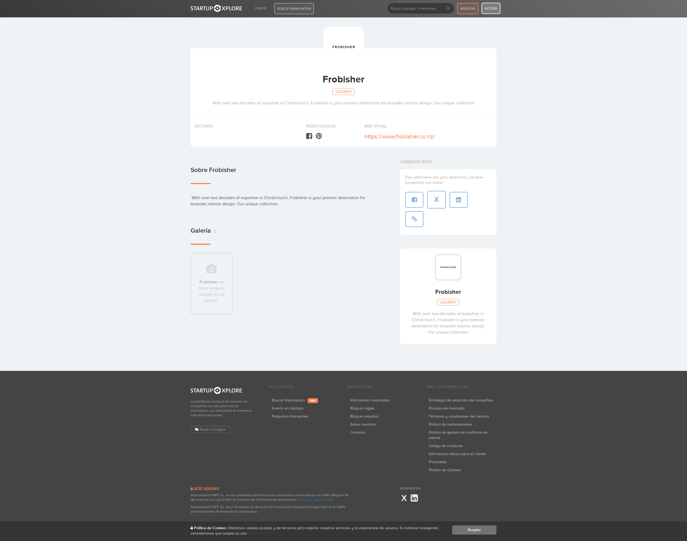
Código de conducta (446, 446)
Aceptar (474, 530)
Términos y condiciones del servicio (459, 416)
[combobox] (420, 8)
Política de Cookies (445, 470)
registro (467, 8)
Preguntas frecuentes (290, 416)
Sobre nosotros (363, 424)
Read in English (213, 429)
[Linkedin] (414, 498)
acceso (491, 8)
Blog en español (364, 416)
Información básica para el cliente (457, 454)
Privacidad (437, 462)
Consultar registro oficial (315, 500)
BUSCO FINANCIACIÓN (294, 8)
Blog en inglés (362, 408)
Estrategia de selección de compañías (461, 400)
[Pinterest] (319, 136)
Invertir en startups (288, 408)
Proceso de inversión (446, 408)
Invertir (261, 8)
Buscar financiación (293, 400)
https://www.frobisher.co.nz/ (399, 136)
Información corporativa (370, 400)
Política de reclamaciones (450, 424)
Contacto (357, 432)
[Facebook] (309, 136)
